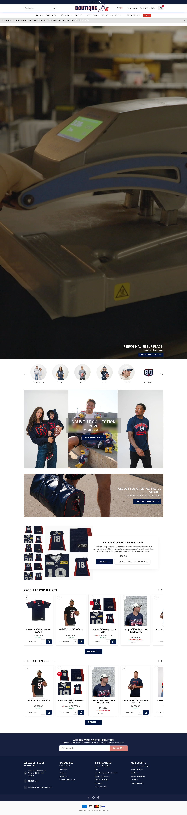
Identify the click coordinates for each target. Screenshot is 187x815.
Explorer (103, 562)
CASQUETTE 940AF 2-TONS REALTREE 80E (135, 631)
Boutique (98, 783)
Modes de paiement (102, 776)
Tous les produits (137, 783)
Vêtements (65, 15)
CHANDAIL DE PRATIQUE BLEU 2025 (103, 631)
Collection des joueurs (112, 15)
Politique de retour (101, 780)
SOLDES (147, 15)
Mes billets (134, 773)
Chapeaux (78, 15)
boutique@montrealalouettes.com (40, 787)
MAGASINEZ (92, 651)
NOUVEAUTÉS (51, 15)
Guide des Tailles (101, 787)
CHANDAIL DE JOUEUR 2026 (71, 630)
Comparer (32, 641)
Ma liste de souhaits (138, 776)
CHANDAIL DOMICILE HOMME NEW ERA (38, 631)
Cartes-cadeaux (133, 15)
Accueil (39, 15)
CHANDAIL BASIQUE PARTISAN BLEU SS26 (135, 702)
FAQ (96, 769)
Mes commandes (137, 769)
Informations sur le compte (140, 766)
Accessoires (92, 15)
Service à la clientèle (102, 766)
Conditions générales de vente (106, 773)
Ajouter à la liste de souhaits (131, 562)
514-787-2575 (33, 781)
